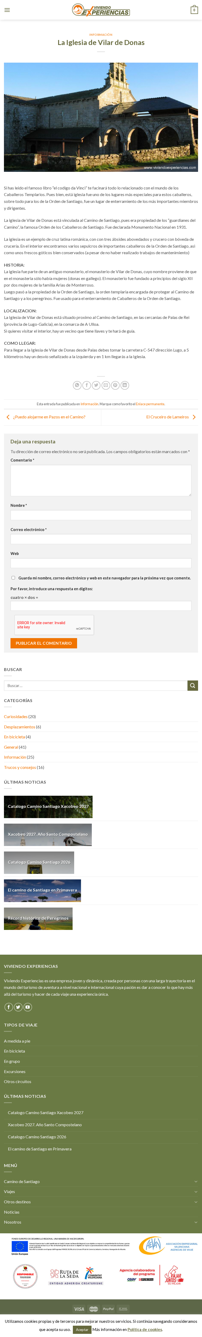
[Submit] (193, 685)
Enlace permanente (150, 404)
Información (100, 34)
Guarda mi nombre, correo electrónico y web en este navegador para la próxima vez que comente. (104, 578)
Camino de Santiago (22, 1181)
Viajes (9, 1191)
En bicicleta (14, 736)
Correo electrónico (29, 529)
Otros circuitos (17, 1081)
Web (15, 553)
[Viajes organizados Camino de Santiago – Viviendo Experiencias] (101, 9)
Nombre (19, 505)
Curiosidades (16, 716)
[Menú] (7, 9)
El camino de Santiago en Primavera (42, 889)
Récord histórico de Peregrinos (38, 917)
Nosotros (12, 1221)
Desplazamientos (19, 726)
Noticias (11, 1211)
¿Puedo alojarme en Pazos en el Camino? (48, 416)
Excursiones (15, 1071)
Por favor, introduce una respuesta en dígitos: (52, 589)
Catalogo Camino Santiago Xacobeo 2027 (48, 806)
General (11, 746)
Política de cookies (145, 1329)
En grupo (12, 1061)
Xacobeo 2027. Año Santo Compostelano (48, 834)
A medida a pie (17, 1040)
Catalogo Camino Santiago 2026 (39, 861)
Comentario (22, 460)
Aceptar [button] (82, 1330)
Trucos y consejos (20, 767)
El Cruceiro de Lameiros (168, 416)
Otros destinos (17, 1201)
